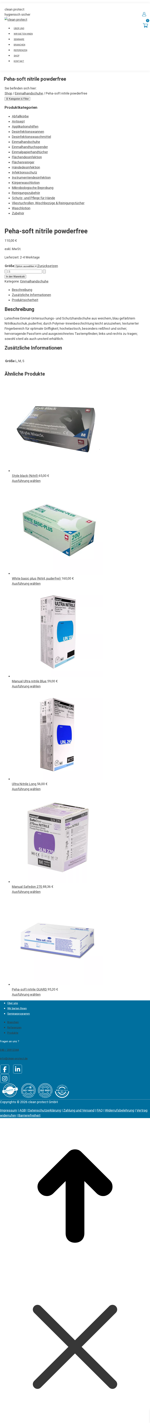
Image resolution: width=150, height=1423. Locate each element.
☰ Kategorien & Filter (17, 98)
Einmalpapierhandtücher (30, 152)
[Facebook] (4, 1069)
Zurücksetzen (48, 266)
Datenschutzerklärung (44, 1110)
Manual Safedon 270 (27, 887)
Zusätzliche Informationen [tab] (31, 295)
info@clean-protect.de (14, 1058)
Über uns (12, 1003)
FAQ (100, 1110)
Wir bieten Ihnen (17, 1008)
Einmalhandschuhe (26, 142)
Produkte (12, 1032)
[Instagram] (4, 1078)
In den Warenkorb (15, 276)
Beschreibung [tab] (22, 290)
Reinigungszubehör (26, 193)
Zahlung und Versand (78, 1110)
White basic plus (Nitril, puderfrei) (36, 578)
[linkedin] (17, 1069)
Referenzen (14, 1027)
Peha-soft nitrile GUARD (30, 989)
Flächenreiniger (23, 162)
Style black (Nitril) (25, 476)
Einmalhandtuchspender (30, 147)
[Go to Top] (75, 1269)
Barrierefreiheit (29, 1115)
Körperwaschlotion (26, 183)
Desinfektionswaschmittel (31, 137)
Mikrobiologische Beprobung (32, 188)
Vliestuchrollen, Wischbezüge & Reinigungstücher (48, 203)
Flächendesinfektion (27, 157)
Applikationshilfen (25, 126)
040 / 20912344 (9, 1050)
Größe (9, 266)
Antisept (18, 121)
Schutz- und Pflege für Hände (33, 198)
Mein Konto (144, 14)
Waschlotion (21, 208)
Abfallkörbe (20, 116)
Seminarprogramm (18, 1013)
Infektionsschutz (24, 172)
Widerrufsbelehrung (119, 1110)
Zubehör (18, 213)
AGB (22, 1110)
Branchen (13, 1022)
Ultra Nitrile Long (24, 784)
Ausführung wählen (26, 481)
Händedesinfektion (26, 167)
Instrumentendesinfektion (31, 177)
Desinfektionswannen (28, 132)
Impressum (8, 1110)
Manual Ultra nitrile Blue (29, 681)
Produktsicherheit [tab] (25, 300)
